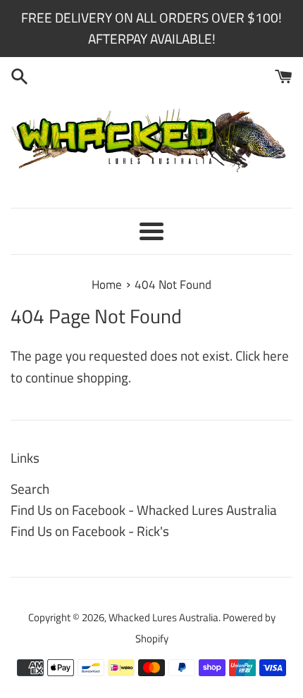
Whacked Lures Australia (163, 617)
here (276, 355)
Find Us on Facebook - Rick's (90, 531)
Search (30, 488)
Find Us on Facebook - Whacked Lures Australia (144, 509)
